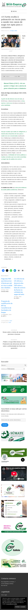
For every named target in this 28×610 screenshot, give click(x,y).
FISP (10, 320)
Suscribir (5, 424)
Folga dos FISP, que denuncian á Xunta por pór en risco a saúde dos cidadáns (6, 283)
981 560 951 (4, 585)
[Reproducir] (4, 76)
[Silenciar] (19, 76)
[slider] (22, 76)
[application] (14, 76)
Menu (15, 11)
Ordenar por (4, 369)
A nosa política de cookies (11, 604)
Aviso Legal (4, 594)
